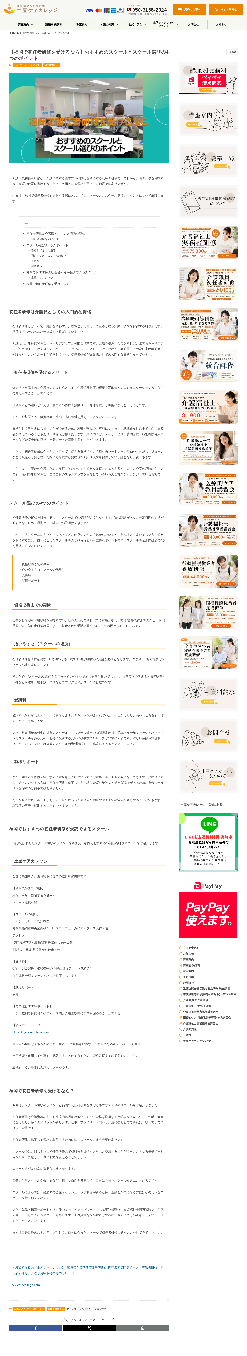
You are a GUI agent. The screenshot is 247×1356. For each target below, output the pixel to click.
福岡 (73, 1308)
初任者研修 (100, 1308)
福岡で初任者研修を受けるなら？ (49, 284)
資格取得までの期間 (43, 250)
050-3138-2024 (149, 9)
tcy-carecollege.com (26, 1285)
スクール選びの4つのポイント (47, 245)
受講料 (35, 261)
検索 (233, 52)
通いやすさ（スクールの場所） (50, 255)
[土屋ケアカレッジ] (30, 9)
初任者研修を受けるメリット (48, 239)
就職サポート (39, 266)
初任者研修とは (52, 65)
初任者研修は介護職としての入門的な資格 (55, 233)
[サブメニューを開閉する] (32, 24)
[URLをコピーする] (142, 1328)
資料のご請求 (192, 9)
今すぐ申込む (229, 9)
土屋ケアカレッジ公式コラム (27, 65)
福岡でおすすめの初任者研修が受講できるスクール (61, 272)
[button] (35, 1328)
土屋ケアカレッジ (43, 277)
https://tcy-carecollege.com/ (30, 1032)
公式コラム (85, 1308)
